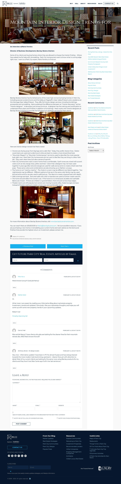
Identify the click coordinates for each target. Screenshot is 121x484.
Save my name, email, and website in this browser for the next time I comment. (39, 414)
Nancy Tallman (60, 35)
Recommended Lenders (74, 446)
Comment (16, 382)
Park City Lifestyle (60, 12)
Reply (14, 287)
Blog (100, 3)
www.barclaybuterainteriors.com (62, 221)
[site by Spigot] (30, 478)
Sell (76, 3)
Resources (92, 3)
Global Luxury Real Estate (74, 459)
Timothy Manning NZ (19, 316)
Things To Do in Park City (98, 444)
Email (38, 405)
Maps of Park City (95, 438)
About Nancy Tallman (94, 83)
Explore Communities (73, 438)
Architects (69, 456)
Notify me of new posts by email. (69, 418)
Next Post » (65, 246)
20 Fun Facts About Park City (99, 446)
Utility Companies (72, 449)
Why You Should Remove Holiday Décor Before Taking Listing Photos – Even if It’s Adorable (98, 136)
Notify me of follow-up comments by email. (28, 418)
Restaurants (94, 441)
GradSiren (91, 108)
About (82, 3)
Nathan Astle (22, 295)
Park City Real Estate (94, 93)
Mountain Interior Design (20, 238)
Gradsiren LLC (92, 133)
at (72, 276)
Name (15, 405)
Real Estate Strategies (94, 95)
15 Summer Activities (96, 453)
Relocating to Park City (73, 441)
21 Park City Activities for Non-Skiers (99, 457)
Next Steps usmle (93, 127)
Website (61, 405)
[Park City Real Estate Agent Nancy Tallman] (6, 3)
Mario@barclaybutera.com (47, 226)
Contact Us (109, 3)
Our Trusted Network (94, 98)
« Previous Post (27, 246)
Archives (91, 147)
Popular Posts (92, 85)
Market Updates (48, 438)
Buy (71, 3)
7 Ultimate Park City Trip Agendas (98, 450)
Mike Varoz (21, 276)
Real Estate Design (35, 238)
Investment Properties (73, 444)
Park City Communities (94, 88)
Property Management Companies (73, 452)
